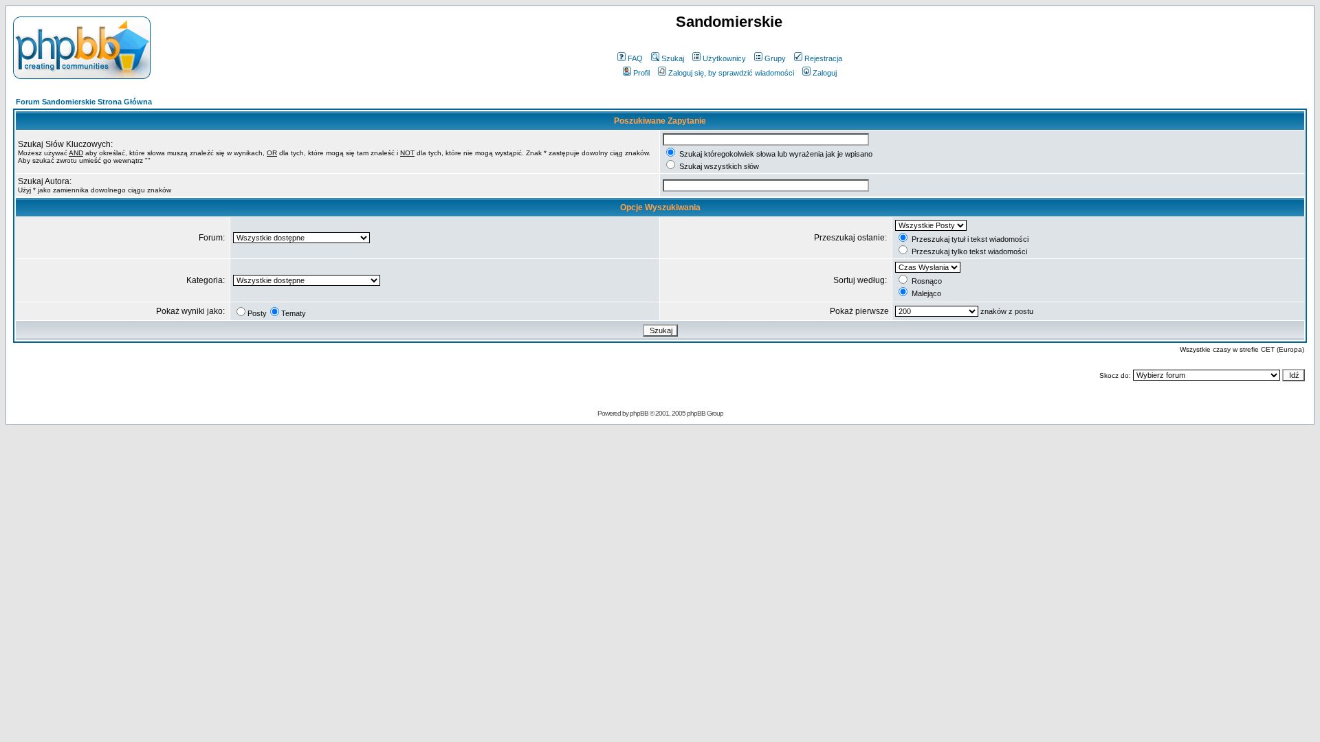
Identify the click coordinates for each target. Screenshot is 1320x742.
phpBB (639, 413)
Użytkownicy (724, 58)
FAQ (635, 58)
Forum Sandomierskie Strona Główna (84, 102)
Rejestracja (823, 58)
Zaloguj (825, 73)
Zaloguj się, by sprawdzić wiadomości (731, 73)
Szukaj (672, 58)
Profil (641, 73)
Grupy (775, 58)
